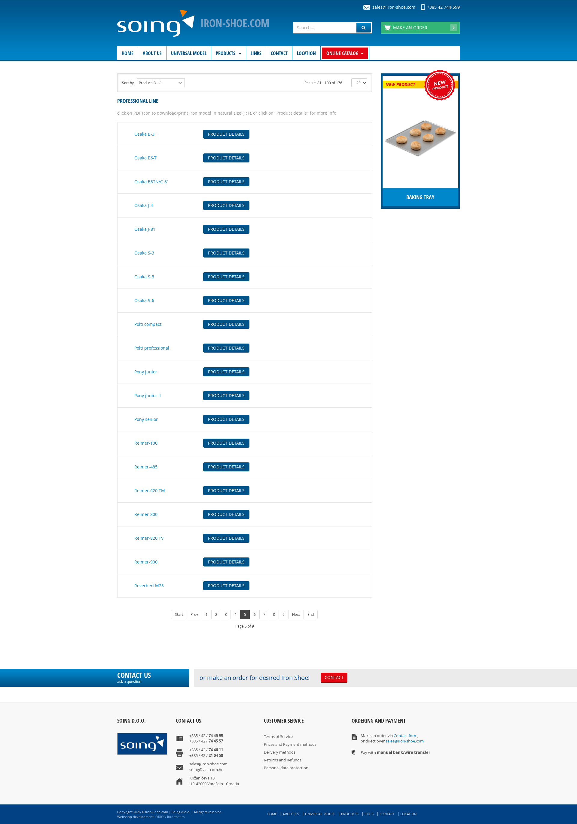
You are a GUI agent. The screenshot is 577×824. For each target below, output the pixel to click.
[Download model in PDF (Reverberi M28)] (124, 583)
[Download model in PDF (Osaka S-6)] (124, 298)
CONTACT (334, 677)
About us (152, 53)
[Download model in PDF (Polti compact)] (124, 321)
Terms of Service (278, 736)
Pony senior (146, 419)
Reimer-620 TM (149, 490)
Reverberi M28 (149, 585)
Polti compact (147, 324)
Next (296, 614)
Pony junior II (147, 395)
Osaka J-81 (144, 229)
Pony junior (145, 372)
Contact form (405, 735)
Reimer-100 (145, 443)
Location (306, 53)
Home (127, 53)
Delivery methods (279, 752)
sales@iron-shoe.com (393, 7)
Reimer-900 (145, 562)
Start (179, 614)
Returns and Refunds (282, 760)
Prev (194, 614)
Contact (279, 53)
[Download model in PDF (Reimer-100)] (124, 440)
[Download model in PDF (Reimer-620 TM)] (124, 488)
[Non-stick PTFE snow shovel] (420, 137)
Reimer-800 (145, 514)
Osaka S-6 (144, 300)
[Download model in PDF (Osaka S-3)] (124, 250)
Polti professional (151, 348)
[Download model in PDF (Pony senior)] (124, 416)
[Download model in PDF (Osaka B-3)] (124, 131)
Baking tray (420, 197)
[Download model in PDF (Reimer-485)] (124, 464)
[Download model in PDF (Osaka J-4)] (124, 202)
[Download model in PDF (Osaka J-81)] (124, 226)
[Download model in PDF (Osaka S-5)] (124, 274)
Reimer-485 (145, 467)
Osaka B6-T (145, 158)
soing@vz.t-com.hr (206, 769)
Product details (226, 134)
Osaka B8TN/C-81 (151, 181)
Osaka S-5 (144, 276)
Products (226, 53)
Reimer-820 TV (148, 538)
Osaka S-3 (144, 253)
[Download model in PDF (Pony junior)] (124, 369)
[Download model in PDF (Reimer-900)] (124, 559)
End (310, 614)
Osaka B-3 (144, 134)
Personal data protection (286, 767)
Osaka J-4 (143, 205)
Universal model (188, 53)
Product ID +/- (150, 82)
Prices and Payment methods (290, 744)
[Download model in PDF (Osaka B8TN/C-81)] (124, 179)
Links (256, 53)
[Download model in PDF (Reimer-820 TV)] (124, 535)
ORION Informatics (170, 816)
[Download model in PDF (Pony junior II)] (124, 393)
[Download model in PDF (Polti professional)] (124, 345)
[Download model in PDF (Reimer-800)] (124, 511)
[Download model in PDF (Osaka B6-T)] (124, 155)
